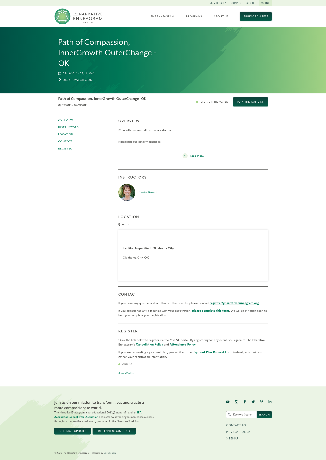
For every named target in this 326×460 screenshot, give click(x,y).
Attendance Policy (183, 344)
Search (264, 414)
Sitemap (232, 438)
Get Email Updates (72, 431)
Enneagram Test (255, 16)
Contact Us (236, 425)
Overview (65, 120)
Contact (65, 141)
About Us (221, 16)
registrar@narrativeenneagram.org (234, 303)
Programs (194, 16)
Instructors (68, 127)
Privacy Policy (238, 432)
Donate (236, 3)
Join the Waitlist (250, 101)
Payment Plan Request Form (212, 352)
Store (251, 3)
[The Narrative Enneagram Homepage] (78, 16)
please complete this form (210, 310)
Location (65, 134)
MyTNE (265, 3)
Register (65, 148)
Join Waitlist (126, 373)
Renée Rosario (148, 192)
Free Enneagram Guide (114, 431)
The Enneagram (162, 16)
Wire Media (110, 453)
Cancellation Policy (149, 344)
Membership (218, 3)
